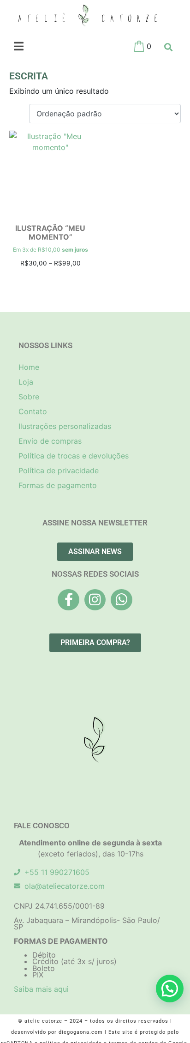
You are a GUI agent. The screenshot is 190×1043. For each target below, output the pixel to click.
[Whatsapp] (121, 599)
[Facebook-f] (68, 599)
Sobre (28, 396)
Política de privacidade (58, 470)
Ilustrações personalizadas (64, 426)
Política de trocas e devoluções (73, 455)
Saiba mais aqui (41, 989)
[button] (170, 988)
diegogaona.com (81, 1032)
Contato (32, 411)
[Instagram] (95, 599)
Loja (25, 381)
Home (28, 367)
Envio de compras (50, 441)
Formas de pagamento (57, 485)
